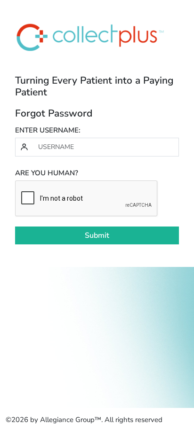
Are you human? (46, 173)
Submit (97, 235)
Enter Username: (48, 130)
